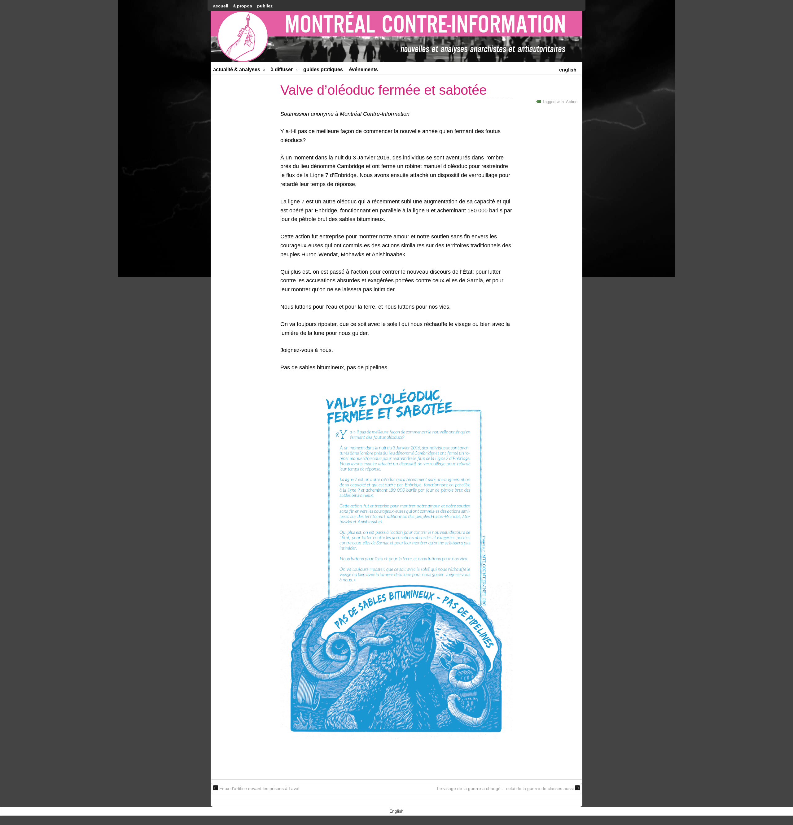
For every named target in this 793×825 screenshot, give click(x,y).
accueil (220, 5)
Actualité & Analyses (236, 69)
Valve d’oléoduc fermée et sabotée (383, 90)
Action (571, 102)
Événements (363, 69)
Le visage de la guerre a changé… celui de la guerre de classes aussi (505, 788)
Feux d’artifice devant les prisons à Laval (259, 788)
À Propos (242, 5)
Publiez (265, 5)
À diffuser (282, 69)
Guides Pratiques (323, 69)
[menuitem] (568, 69)
